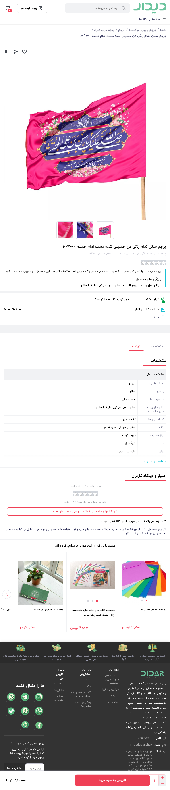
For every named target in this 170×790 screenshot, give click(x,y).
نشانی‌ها (59, 690)
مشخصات (157, 346)
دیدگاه (136, 346)
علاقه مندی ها (59, 698)
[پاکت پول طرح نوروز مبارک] (40, 583)
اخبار (88, 680)
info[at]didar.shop (141, 745)
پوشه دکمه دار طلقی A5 (153, 609)
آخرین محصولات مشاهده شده (81, 694)
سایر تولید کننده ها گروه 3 (112, 299)
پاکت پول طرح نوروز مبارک (48, 609)
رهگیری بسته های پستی (83, 704)
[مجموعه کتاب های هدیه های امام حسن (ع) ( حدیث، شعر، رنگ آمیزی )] (92, 575)
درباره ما (114, 696)
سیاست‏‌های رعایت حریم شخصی (112, 679)
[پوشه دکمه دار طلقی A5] (144, 583)
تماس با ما (113, 702)
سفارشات (58, 684)
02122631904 (145, 738)
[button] (146, 600)
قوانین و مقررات (109, 689)
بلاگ (88, 686)
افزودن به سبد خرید (112, 780)
